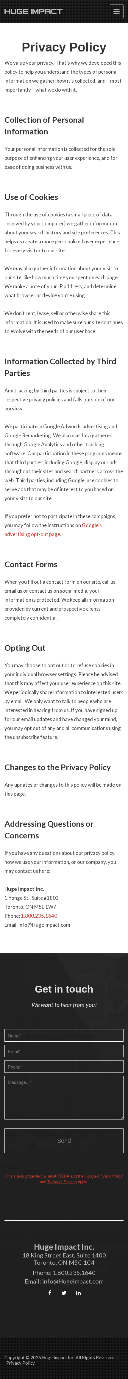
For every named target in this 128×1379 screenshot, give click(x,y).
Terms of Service (62, 1181)
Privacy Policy (110, 1176)
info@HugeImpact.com (73, 1281)
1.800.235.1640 (39, 916)
